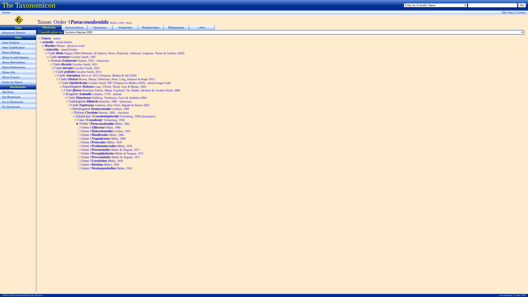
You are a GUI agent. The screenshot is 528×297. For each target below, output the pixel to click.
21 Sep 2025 (519, 295)
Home (6, 12)
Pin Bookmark (11, 106)
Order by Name (12, 82)
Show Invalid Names (15, 57)
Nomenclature (74, 27)
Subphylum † (116, 116)
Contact (521, 12)
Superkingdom (104, 86)
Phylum (101, 112)
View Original (10, 42)
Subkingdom (100, 101)
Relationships (150, 27)
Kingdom (94, 94)
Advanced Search (13, 32)
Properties (125, 27)
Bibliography (176, 27)
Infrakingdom (100, 109)
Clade (116, 53)
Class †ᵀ (101, 120)
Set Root (7, 92)
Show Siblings (11, 52)
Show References (13, 67)
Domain (80, 60)
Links (201, 27)
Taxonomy (99, 27)
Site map (507, 12)
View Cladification (13, 47)
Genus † (100, 127)
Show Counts (10, 77)
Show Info (8, 72)
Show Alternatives (13, 62)
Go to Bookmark (12, 102)
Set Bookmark (11, 97)
